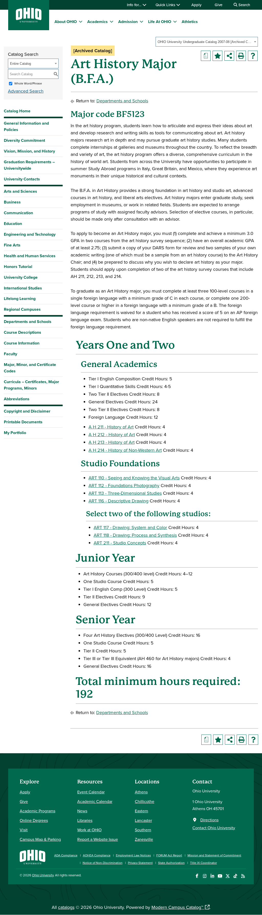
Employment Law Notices (133, 855)
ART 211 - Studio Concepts (120, 543)
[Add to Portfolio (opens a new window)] (217, 56)
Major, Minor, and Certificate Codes (30, 368)
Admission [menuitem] (128, 22)
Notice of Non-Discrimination (103, 862)
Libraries (84, 820)
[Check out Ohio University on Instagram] (204, 876)
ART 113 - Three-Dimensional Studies (125, 493)
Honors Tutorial (18, 267)
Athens (141, 792)
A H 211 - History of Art (111, 427)
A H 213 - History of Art (112, 442)
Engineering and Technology (30, 234)
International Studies (23, 288)
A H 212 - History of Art (112, 434)
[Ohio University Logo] (28, 21)
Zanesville (144, 839)
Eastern (141, 811)
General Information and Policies (26, 126)
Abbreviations (16, 399)
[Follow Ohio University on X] (227, 876)
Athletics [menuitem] (190, 22)
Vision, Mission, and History (29, 151)
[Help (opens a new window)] (253, 56)
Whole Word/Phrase (28, 83)
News (82, 811)
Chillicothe (144, 801)
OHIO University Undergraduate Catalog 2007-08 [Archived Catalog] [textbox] (205, 42)
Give (218, 4)
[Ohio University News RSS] (243, 876)
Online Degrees (34, 820)
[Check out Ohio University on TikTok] (235, 876)
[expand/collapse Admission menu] (141, 21)
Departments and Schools (27, 322)
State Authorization (171, 862)
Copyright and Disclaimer (27, 411)
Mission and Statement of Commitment (214, 855)
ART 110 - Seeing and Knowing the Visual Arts (134, 478)
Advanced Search (25, 91)
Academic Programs (37, 811)
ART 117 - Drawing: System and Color (130, 527)
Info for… (135, 4)
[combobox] (207, 42)
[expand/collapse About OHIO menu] (80, 21)
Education (13, 224)
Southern (143, 830)
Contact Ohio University (213, 828)
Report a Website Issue (97, 839)
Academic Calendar (94, 801)
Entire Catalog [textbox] (20, 64)
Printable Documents (23, 422)
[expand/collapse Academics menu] (111, 21)
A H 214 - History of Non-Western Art (125, 450)
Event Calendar (91, 792)
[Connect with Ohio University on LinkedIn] (212, 876)
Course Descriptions (22, 332)
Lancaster (143, 820)
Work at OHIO (89, 830)
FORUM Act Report (169, 855)
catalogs (66, 907)
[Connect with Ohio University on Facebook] (197, 876)
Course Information (21, 343)
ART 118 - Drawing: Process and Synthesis (135, 535)
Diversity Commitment (24, 140)
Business (12, 202)
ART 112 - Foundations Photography (124, 485)
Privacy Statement (140, 862)
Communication (18, 213)
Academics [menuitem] (97, 22)
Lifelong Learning (20, 299)
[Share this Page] (229, 56)
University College (21, 277)
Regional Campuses (22, 309)
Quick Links (166, 4)
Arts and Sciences (20, 191)
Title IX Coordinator (203, 862)
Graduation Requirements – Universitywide (29, 165)
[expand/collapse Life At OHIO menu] (175, 21)
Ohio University (42, 875)
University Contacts (22, 179)
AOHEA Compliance (97, 855)
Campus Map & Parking (40, 839)
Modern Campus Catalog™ (177, 907)
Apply (196, 4)
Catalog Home (17, 111)
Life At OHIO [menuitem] (159, 22)
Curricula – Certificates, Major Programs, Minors (31, 385)
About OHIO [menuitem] (65, 22)
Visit (24, 830)
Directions (209, 820)
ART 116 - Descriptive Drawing (118, 501)
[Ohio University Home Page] (32, 856)
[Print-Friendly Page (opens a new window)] (241, 56)
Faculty (10, 354)
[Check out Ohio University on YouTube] (220, 876)
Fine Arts (12, 245)
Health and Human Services (30, 256)
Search (243, 4)
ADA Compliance (66, 855)
